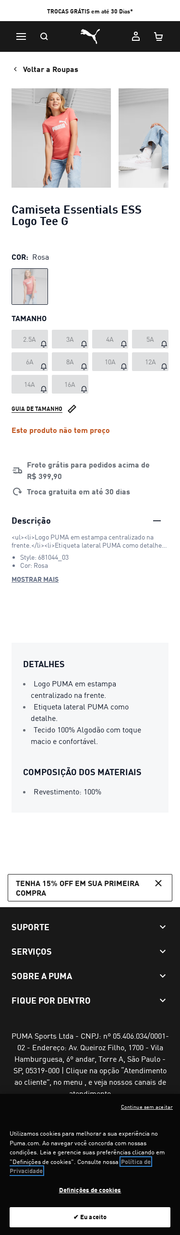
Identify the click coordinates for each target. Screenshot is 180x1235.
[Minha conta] (135, 36)
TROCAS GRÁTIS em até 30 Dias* (90, 11)
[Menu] (21, 36)
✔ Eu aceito (90, 1217)
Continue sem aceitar (147, 1106)
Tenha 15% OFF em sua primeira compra (77, 887)
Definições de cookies (90, 1190)
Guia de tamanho (37, 408)
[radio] (30, 286)
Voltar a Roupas (50, 68)
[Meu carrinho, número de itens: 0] (158, 36)
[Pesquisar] (44, 36)
